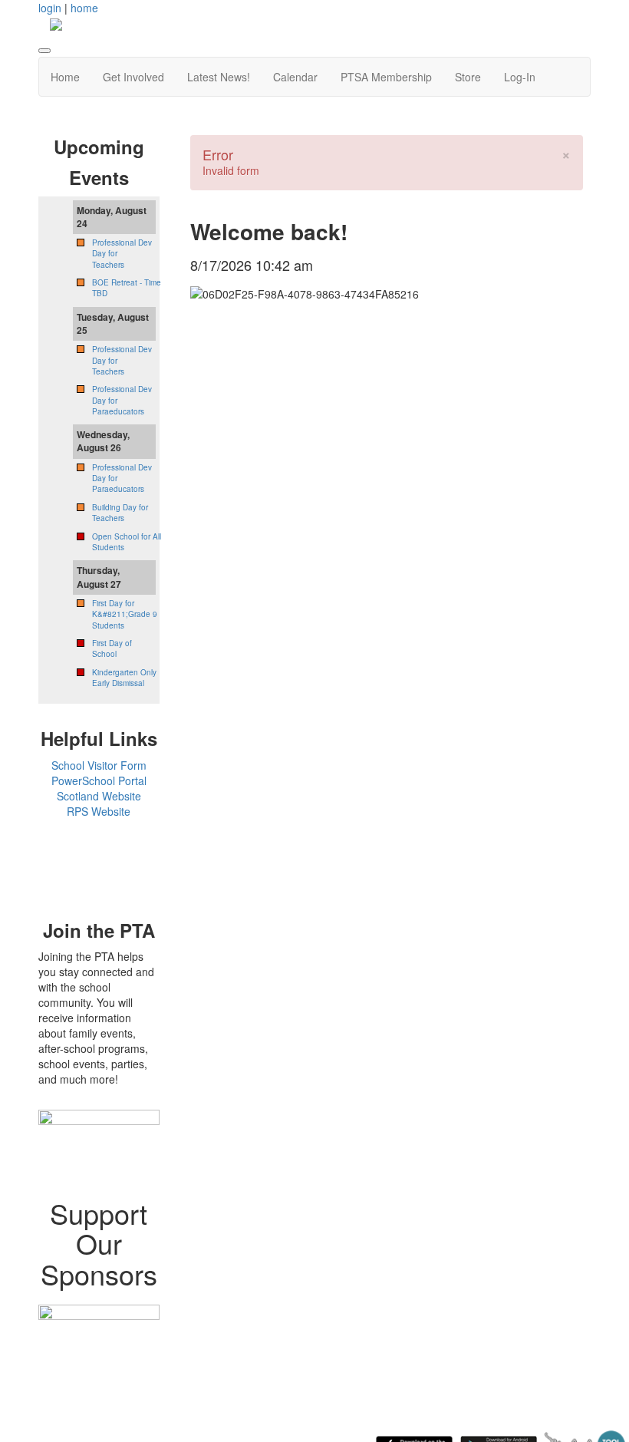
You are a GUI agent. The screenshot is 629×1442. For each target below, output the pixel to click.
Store (468, 76)
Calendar (295, 76)
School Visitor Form (99, 765)
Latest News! (218, 76)
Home (65, 76)
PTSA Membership (386, 76)
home (84, 7)
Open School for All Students (126, 542)
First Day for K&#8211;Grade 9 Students (124, 614)
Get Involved (133, 76)
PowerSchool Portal (99, 780)
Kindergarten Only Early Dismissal (124, 677)
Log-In (519, 76)
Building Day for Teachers (120, 512)
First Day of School (112, 648)
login (49, 7)
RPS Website (98, 811)
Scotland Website (99, 795)
